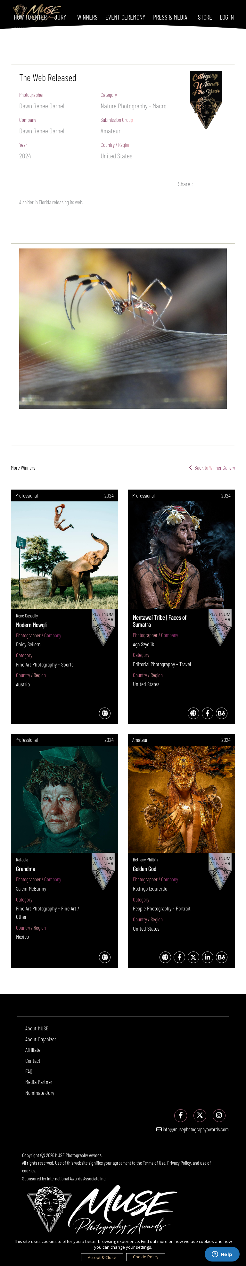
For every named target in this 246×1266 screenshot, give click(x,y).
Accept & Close (102, 1257)
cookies (28, 1170)
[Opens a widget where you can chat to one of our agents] (222, 1255)
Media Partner (38, 1081)
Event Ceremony (125, 17)
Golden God (144, 868)
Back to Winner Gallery (214, 467)
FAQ (28, 1071)
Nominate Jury (39, 1092)
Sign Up (22, 30)
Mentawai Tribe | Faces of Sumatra (159, 620)
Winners (87, 17)
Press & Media (170, 17)
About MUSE (36, 1028)
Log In (227, 17)
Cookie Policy (146, 1257)
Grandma (25, 868)
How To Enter (30, 17)
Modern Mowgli (31, 624)
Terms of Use (154, 1163)
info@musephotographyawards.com (195, 1129)
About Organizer (40, 1039)
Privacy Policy (179, 1163)
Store (205, 17)
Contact (32, 1060)
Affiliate (32, 1049)
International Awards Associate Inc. (76, 1178)
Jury (60, 17)
